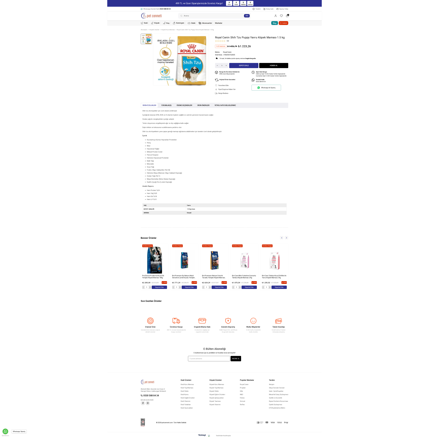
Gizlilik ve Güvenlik (275, 398)
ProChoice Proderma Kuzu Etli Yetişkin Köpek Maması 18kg (153, 277)
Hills (241, 391)
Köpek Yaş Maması (216, 388)
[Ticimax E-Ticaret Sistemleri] (202, 435)
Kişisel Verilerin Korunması (278, 401)
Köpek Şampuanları (217, 398)
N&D (241, 394)
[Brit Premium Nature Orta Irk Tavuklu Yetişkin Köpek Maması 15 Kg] (214, 260)
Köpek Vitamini (215, 404)
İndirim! (284, 23)
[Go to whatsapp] (5, 431)
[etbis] (144, 423)
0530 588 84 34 (151, 396)
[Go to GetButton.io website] (5, 435)
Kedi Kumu (184, 394)
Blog (274, 23)
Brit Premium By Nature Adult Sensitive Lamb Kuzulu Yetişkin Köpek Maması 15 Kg (183, 277)
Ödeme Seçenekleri (184, 105)
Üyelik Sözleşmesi (275, 404)
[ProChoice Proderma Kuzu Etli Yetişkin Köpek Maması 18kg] (154, 260)
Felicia (242, 398)
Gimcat (242, 401)
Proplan (243, 388)
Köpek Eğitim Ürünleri (217, 394)
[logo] (149, 382)
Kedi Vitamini (185, 401)
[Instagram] (148, 403)
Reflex (242, 404)
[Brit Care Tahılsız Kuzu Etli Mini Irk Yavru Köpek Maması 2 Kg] (274, 260)
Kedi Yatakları (186, 404)
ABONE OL (236, 359)
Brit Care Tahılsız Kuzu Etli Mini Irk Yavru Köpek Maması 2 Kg (274, 277)
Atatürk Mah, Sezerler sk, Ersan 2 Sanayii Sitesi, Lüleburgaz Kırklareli (153, 390)
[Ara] (247, 15)
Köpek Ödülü (214, 391)
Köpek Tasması (215, 401)
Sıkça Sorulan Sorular (277, 388)
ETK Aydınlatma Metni (277, 408)
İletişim (271, 384)
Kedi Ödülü (184, 391)
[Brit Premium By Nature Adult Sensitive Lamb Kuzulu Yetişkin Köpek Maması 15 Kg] (184, 260)
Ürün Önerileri (203, 105)
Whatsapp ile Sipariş (268, 88)
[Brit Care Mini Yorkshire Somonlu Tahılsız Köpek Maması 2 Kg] (244, 260)
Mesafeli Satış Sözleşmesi (278, 394)
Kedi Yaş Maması (187, 388)
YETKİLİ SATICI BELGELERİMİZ (225, 105)
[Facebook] (143, 403)
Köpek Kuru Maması (217, 384)
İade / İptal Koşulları (276, 391)
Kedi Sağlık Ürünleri (188, 398)
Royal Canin (244, 384)
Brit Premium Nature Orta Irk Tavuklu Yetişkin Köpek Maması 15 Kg (213, 277)
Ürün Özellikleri (149, 105)
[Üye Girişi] (275, 16)
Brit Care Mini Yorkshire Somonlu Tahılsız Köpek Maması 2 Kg (244, 277)
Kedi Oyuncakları (187, 408)
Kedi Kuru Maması (187, 384)
